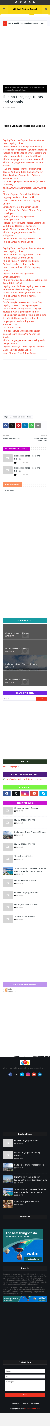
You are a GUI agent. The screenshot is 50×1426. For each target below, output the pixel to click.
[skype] (34, 2)
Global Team (10, 107)
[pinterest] (30, 2)
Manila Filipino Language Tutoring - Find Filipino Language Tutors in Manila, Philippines (22, 232)
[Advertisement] (25, 55)
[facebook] (16, 2)
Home (7, 87)
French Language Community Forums (27, 1154)
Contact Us (35, 1404)
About (25, 1404)
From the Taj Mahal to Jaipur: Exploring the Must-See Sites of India (30, 1178)
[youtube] (34, 793)
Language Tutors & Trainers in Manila (20, 207)
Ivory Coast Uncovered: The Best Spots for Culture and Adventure (26, 24)
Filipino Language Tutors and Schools (24, 87)
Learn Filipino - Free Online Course (19, 353)
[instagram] (25, 2)
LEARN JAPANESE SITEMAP (25, 904)
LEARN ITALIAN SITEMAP (16, 648)
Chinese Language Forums (17, 633)
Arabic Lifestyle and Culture (26, 1201)
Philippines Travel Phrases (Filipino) (21, 664)
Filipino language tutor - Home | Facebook (23, 159)
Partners (15, 1404)
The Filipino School (12, 327)
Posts (9, 989)
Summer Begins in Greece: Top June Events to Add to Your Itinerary (30, 869)
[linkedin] (40, 1074)
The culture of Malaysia (24, 917)
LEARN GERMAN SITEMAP (25, 880)
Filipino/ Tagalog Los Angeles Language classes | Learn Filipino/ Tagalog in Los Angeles (21, 334)
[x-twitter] (21, 2)
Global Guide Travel (25, 9)
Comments (11, 991)
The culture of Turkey (23, 856)
